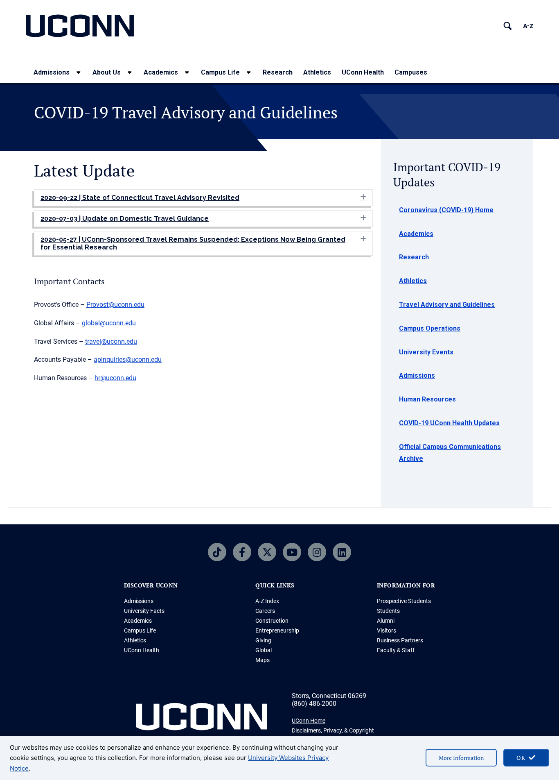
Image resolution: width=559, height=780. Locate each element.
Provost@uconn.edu (115, 304)
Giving (263, 640)
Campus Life (220, 72)
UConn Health (363, 72)
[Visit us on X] (267, 552)
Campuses (410, 72)
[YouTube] (292, 552)
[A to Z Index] (528, 26)
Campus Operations (429, 328)
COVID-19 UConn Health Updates (449, 423)
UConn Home (308, 720)
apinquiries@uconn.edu (128, 359)
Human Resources (427, 399)
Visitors (386, 630)
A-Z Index (267, 601)
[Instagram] (317, 552)
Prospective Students (404, 601)
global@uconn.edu (109, 323)
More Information (461, 758)
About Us (106, 72)
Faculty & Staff (396, 650)
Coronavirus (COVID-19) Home (446, 210)
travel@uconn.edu (111, 341)
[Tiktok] (217, 552)
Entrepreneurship (277, 630)
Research (278, 72)
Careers (265, 611)
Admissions (52, 72)
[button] (203, 198)
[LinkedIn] (342, 552)
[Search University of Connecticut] (508, 26)
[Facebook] (242, 552)
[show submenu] (78, 72)
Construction (272, 620)
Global (263, 650)
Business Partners (400, 640)
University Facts (144, 611)
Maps (262, 660)
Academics (161, 72)
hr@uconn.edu (115, 378)
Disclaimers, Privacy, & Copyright (333, 730)
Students (388, 611)
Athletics (317, 72)
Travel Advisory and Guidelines (447, 304)
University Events (426, 352)
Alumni (385, 620)
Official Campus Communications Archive (450, 453)
